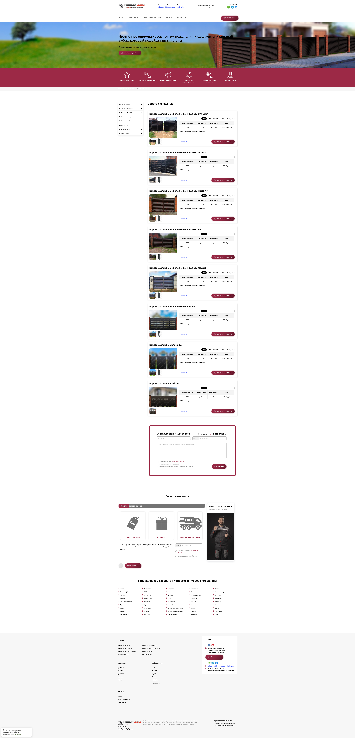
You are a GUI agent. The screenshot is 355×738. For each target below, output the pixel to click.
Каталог (120, 18)
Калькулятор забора (131, 53)
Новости (154, 671)
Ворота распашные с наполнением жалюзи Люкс (176, 229)
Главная (120, 88)
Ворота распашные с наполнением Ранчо (172, 306)
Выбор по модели (127, 80)
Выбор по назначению (147, 80)
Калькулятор (133, 18)
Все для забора (124, 133)
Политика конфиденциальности (224, 723)
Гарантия (121, 677)
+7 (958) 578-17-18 (232, 4)
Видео (154, 674)
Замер (120, 680)
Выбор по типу (230, 80)
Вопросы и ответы (124, 699)
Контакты (155, 680)
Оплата (120, 671)
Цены (204, 118)
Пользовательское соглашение (223, 725)
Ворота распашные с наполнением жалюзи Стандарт (178, 114)
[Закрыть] (29, 729)
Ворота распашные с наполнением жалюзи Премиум (178, 191)
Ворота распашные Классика (165, 345)
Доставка (121, 667)
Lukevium (228, 721)
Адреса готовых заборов (152, 18)
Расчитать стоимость (224, 141)
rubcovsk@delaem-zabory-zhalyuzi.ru (171, 7)
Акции (120, 696)
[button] (119, 77)
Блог (153, 667)
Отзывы (169, 18)
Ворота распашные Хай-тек (164, 383)
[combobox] (196, 438)
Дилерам (121, 674)
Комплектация (226, 118)
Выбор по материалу (168, 80)
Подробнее (18, 734)
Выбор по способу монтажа (209, 81)
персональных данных (178, 461)
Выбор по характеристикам (188, 81)
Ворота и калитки (130, 88)
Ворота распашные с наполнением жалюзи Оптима (178, 152)
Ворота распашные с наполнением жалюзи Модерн (178, 268)
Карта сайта (156, 683)
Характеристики (213, 118)
